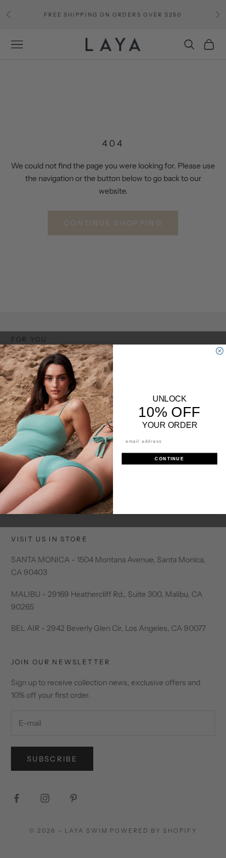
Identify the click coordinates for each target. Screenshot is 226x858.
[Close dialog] (219, 350)
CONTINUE (169, 458)
